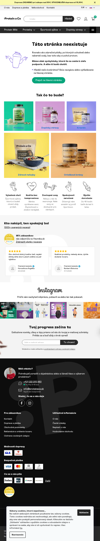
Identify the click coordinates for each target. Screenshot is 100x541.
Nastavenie (17, 535)
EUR (81, 7)
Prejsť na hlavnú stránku (47, 80)
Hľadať (67, 19)
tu (20, 528)
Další (46, 480)
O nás (6, 8)
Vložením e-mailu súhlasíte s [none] (47, 349)
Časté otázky (58, 423)
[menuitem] (9, 30)
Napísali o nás (58, 427)
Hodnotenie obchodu (62, 431)
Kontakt (50, 8)
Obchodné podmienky (13, 427)
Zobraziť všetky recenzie (28, 242)
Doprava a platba (19, 8)
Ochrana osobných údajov (15, 435)
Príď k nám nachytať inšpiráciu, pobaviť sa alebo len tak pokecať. (49, 297)
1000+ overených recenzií (16, 227)
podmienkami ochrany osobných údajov (58, 349)
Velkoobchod (36, 8)
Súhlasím (83, 513)
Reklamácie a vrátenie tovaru (17, 431)
